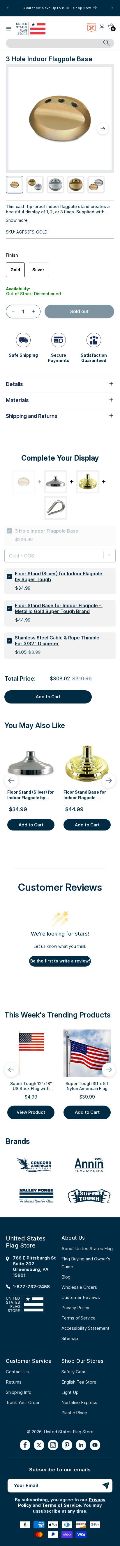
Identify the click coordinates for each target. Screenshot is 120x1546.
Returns (14, 1382)
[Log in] (102, 28)
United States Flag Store (68, 1432)
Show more (17, 220)
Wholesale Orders (79, 1287)
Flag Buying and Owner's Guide (85, 1262)
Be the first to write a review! (60, 960)
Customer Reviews (80, 1297)
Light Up (70, 1392)
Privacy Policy (75, 1307)
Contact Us (17, 1372)
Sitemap (69, 1338)
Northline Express (79, 1402)
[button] (8, 28)
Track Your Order (23, 1402)
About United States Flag (87, 1248)
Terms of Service (78, 1318)
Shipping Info (18, 1392)
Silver (40, 272)
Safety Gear (73, 1372)
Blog (65, 1277)
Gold (17, 272)
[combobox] (53, 43)
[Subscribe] (105, 1485)
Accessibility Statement (85, 1328)
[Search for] (106, 43)
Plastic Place (74, 1412)
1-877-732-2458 (31, 1286)
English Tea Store (78, 1382)
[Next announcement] (112, 7)
